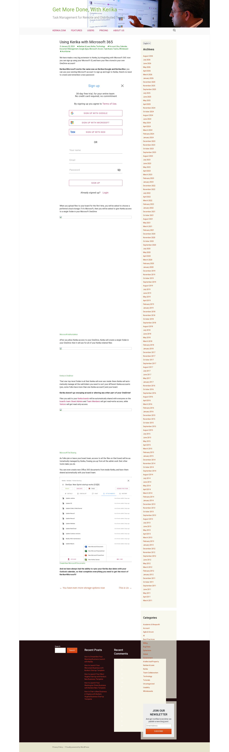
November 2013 (149, 508)
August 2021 (148, 219)
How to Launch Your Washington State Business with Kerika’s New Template (95, 685)
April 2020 (147, 256)
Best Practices (149, 639)
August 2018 (148, 326)
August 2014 (148, 475)
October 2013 (148, 512)
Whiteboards (148, 691)
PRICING (103, 30)
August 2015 (148, 430)
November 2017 (149, 356)
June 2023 (147, 163)
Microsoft (93, 49)
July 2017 (146, 371)
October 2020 (148, 241)
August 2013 (148, 519)
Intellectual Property (151, 662)
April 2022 (147, 197)
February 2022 (148, 204)
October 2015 (148, 423)
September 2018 (149, 323)
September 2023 (149, 152)
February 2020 (148, 263)
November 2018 (149, 315)
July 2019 (146, 289)
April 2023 (147, 171)
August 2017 (148, 367)
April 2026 (147, 71)
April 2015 (147, 445)
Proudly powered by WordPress (77, 747)
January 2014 (148, 500)
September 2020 (149, 245)
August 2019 (148, 286)
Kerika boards (83, 398)
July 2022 (146, 193)
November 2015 (149, 419)
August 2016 (148, 397)
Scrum (100, 49)
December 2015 (149, 415)
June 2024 (147, 119)
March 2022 (147, 200)
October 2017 (148, 360)
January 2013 (148, 545)
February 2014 (148, 497)
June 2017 (147, 375)
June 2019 (147, 293)
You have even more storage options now (82, 587)
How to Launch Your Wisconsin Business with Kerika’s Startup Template (94, 667)
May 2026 (147, 67)
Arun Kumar (66, 51)
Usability (146, 687)
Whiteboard (123, 49)
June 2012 (147, 560)
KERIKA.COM (59, 30)
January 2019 (148, 308)
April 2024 (147, 126)
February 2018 (148, 345)
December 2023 (149, 141)
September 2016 (149, 393)
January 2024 (148, 137)
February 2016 (148, 408)
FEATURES (76, 30)
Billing (145, 643)
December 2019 (149, 271)
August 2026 (148, 56)
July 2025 (146, 93)
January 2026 (148, 78)
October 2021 (148, 215)
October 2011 (148, 582)
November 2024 (149, 108)
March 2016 (147, 404)
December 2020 (149, 234)
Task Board (108, 49)
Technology (100, 46)
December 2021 (149, 212)
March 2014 (147, 493)
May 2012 (147, 563)
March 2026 (147, 75)
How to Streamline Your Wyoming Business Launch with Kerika (94, 659)
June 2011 (147, 589)
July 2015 (146, 434)
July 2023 (146, 160)
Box (118, 46)
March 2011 (147, 600)
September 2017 (149, 363)
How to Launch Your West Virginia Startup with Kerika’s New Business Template (95, 676)
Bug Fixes (146, 647)
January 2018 (148, 349)
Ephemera (147, 650)
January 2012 (148, 575)
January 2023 (148, 182)
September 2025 (149, 89)
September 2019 (149, 282)
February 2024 (148, 134)
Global (145, 654)
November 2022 (149, 189)
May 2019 (147, 297)
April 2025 (147, 104)
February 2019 (148, 304)
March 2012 (147, 567)
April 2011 (147, 597)
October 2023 (148, 149)
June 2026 (147, 63)
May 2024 (147, 123)
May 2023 (147, 167)
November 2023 (149, 145)
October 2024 (148, 112)
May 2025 (147, 100)
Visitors (63, 404)
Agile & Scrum (148, 632)
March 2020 (147, 260)
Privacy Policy (57, 747)
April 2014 (147, 489)
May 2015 (147, 441)
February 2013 (148, 541)
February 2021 (148, 230)
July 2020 (146, 249)
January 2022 (148, 208)
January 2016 (148, 412)
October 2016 (148, 389)
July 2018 (146, 330)
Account (112, 46)
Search (57, 646)
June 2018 (147, 334)
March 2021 (147, 226)
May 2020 (147, 252)
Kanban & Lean (84, 46)
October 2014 (148, 467)
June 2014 (147, 482)
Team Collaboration (150, 673)
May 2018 (147, 337)
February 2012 (148, 571)
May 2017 (147, 378)
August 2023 (148, 156)
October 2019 (148, 278)
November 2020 (149, 237)
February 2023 (148, 178)
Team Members (93, 401)
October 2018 (148, 319)
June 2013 (147, 526)
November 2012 (149, 552)
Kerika (93, 46)
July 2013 (146, 523)
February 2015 (148, 452)
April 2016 (147, 400)
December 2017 (149, 352)
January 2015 (148, 456)
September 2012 (149, 556)
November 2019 (149, 275)
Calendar (123, 46)
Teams (116, 49)
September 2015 (149, 426)
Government (148, 658)
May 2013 (147, 530)
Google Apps (84, 49)
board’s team (65, 401)
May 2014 (147, 486)
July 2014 (146, 478)
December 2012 (149, 549)
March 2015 (147, 449)
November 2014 (149, 463)
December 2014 (149, 460)
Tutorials (146, 680)
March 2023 (147, 175)
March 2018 (147, 341)
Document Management (69, 49)
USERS (90, 30)
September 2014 (149, 471)
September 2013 (149, 515)
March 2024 (147, 130)
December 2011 (149, 578)
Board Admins (77, 401)
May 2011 (147, 593)
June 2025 (147, 97)
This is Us (125, 587)
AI (144, 636)
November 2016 (149, 386)
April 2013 (147, 534)
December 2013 (149, 504)
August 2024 (148, 115)
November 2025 (149, 86)
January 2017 (148, 382)
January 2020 (148, 267)
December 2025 (149, 82)
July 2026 (146, 60)
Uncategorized (148, 684)
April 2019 (147, 300)
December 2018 (149, 312)
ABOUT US (118, 30)
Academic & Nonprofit (151, 624)
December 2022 (149, 186)
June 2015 (147, 437)
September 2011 (149, 586)
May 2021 (147, 223)
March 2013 (147, 537)
